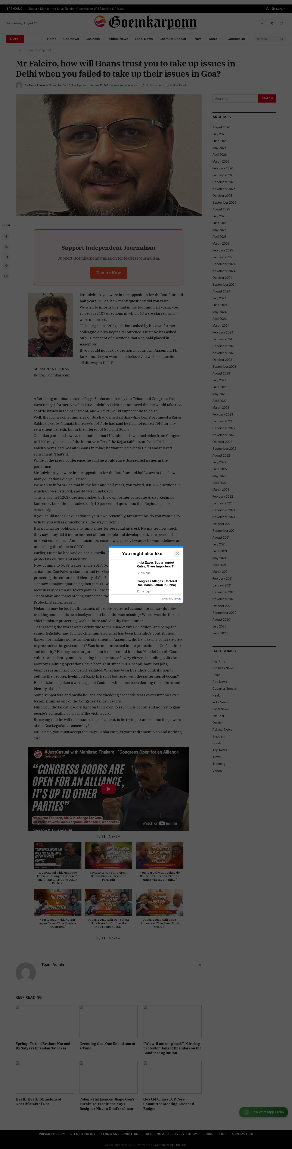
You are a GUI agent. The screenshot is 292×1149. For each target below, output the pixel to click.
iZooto (177, 598)
